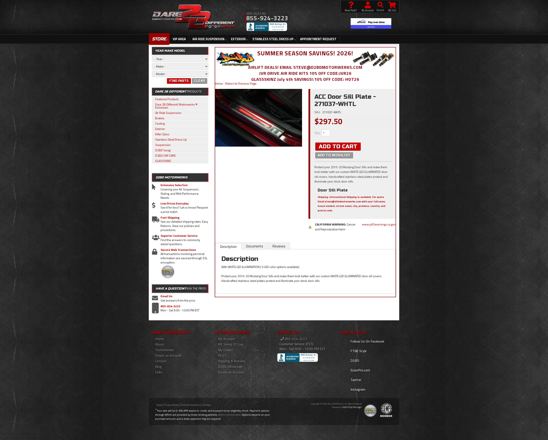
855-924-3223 (170, 306)
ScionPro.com (360, 370)
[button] (380, 6)
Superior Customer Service (179, 236)
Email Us (166, 296)
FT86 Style (358, 350)
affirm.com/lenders (229, 415)
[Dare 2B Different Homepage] (193, 17)
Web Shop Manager (352, 407)
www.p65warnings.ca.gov (379, 224)
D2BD (354, 360)
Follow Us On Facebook (367, 341)
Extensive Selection (174, 185)
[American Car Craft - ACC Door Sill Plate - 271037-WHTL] (258, 118)
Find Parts (179, 81)
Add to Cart (338, 146)
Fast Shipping (170, 217)
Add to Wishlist (334, 155)
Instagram (357, 389)
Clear (199, 81)
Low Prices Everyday (175, 203)
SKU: (317, 112)
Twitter (355, 379)
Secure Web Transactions (178, 250)
